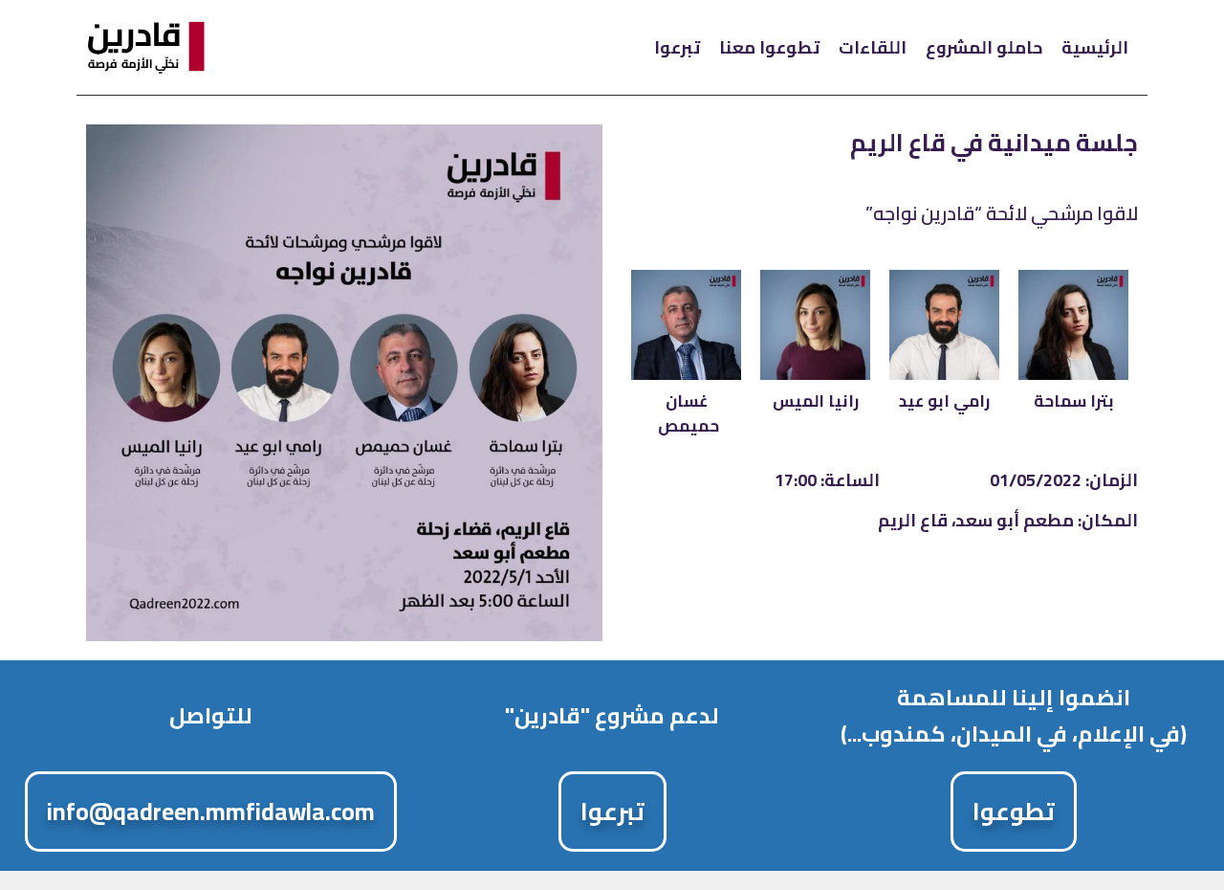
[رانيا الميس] (815, 325)
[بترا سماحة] (1073, 325)
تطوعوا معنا (769, 47)
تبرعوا (677, 47)
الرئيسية (1094, 47)
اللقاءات (873, 47)
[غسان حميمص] (686, 325)
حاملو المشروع (984, 47)
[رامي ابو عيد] (944, 325)
